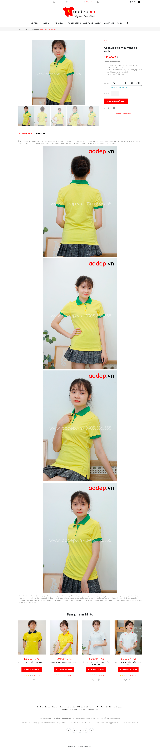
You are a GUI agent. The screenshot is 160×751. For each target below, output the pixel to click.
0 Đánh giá (118, 113)
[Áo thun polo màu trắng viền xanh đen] (96, 637)
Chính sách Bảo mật (51, 707)
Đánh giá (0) (40, 133)
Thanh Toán (100, 707)
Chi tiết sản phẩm (25, 133)
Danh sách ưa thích (74, 2)
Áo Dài (46, 23)
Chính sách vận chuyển (67, 707)
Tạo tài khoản (103, 2)
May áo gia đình (118, 707)
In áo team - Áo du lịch (77, 710)
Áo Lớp (98, 23)
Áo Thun (34, 23)
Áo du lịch (88, 23)
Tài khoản (58, 2)
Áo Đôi (120, 23)
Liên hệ (108, 707)
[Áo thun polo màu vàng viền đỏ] (64, 637)
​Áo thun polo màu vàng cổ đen (31, 662)
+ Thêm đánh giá (126, 113)
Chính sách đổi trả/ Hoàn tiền (85, 707)
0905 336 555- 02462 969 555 (82, 723)
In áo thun (65, 710)
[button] (137, 614)
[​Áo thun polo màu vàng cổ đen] (32, 637)
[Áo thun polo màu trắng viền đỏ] (128, 637)
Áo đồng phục (74, 23)
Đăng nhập (89, 2)
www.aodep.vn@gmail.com (109, 723)
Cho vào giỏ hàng (117, 101)
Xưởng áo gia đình (92, 710)
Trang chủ (21, 29)
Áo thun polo (35, 29)
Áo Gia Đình (109, 23)
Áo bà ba (58, 23)
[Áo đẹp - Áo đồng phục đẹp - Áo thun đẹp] (80, 12)
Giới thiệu (40, 707)
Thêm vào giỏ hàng (32, 669)
